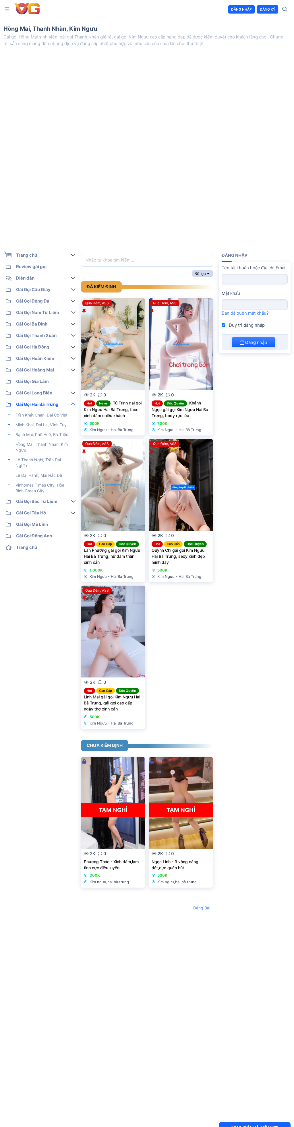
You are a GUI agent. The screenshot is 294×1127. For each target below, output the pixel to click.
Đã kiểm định (101, 286)
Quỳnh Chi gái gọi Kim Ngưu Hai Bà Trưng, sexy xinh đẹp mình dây (178, 556)
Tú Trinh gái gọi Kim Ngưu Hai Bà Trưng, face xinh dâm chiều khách (113, 409)
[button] (8, 9)
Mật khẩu (231, 293)
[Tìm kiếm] (285, 9)
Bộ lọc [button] (200, 273)
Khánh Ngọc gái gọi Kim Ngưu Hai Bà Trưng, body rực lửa (180, 409)
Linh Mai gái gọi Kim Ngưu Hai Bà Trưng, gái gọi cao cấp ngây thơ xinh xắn (112, 702)
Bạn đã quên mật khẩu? (245, 313)
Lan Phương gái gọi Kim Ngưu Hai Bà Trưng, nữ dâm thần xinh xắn (112, 556)
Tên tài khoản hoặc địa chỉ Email (254, 267)
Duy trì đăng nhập (246, 325)
